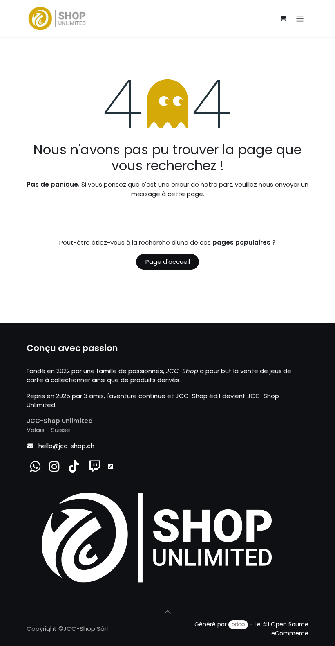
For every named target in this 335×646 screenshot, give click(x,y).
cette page (185, 193)
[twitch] (94, 466)
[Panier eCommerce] (283, 18)
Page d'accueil (167, 261)
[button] (167, 612)
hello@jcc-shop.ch (66, 445)
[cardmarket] (110, 466)
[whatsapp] (35, 466)
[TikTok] (74, 466)
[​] (54, 466)
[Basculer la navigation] (300, 18)
